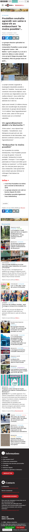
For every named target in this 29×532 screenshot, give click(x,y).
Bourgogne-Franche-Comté (17, 323)
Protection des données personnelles (13, 463)
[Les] (5, 286)
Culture (13, 436)
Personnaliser (7, 530)
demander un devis (10, 496)
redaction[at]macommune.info (10, 488)
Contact (5, 457)
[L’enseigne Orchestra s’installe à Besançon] (5, 350)
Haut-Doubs (14, 335)
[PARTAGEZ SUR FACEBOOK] (3, 38)
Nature (19, 228)
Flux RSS (5, 465)
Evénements (20, 367)
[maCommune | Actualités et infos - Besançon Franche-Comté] (9, 5)
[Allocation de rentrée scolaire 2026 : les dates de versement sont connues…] (5, 417)
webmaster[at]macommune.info (10, 510)
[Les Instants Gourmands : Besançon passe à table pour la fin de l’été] (5, 368)
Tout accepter (10, 527)
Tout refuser (20, 527)
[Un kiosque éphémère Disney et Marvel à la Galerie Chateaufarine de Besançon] (5, 244)
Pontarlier (5, 262)
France (13, 415)
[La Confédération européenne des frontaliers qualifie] (5, 337)
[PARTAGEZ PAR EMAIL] (14, 38)
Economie (5, 15)
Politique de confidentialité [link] (20, 529)
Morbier (4, 302)
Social (24, 415)
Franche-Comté (15, 227)
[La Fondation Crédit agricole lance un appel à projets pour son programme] (5, 229)
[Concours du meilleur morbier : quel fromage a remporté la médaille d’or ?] (14, 295)
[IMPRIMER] (17, 38)
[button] (25, 1)
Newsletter (8, 473)
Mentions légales (8, 467)
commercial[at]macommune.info (10, 492)
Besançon (14, 241)
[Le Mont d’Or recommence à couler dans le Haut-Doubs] (5, 358)
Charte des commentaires (10, 461)
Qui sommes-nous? (8, 459)
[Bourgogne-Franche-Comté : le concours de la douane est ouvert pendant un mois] (5, 324)
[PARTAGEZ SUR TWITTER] (7, 38)
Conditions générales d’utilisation (12, 469)
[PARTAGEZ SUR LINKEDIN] (10, 38)
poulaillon (5, 203)
